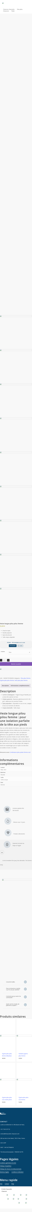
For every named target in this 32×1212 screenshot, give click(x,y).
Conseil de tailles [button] (10, 982)
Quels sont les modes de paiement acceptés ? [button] (12, 1004)
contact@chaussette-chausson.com (9, 1134)
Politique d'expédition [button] (5, 1166)
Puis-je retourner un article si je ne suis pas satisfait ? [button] (13, 989)
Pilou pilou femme (25, 678)
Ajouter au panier (16, 664)
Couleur (3, 651)
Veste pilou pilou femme (21, 680)
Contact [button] (7, 1184)
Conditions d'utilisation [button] (17, 1172)
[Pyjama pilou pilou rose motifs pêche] (7, 1078)
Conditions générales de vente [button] (8, 1163)
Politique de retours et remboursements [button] (10, 1169)
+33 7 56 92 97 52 (5, 1129)
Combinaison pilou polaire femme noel (20, 752)
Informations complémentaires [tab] (20, 685)
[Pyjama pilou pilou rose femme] (24, 1078)
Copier (21, 645)
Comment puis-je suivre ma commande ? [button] (13, 996)
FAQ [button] (1, 1184)
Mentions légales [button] (4, 1172)
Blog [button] (12, 1184)
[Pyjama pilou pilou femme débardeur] (7, 1034)
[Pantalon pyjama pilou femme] (24, 1034)
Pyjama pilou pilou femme (7, 680)
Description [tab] (5, 685)
